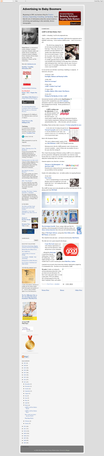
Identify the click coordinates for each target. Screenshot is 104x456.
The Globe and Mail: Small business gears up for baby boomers (28, 207)
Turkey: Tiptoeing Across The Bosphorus (29, 149)
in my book (60, 38)
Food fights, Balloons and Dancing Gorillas (56, 76)
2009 (25, 433)
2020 (25, 365)
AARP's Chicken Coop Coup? (53, 86)
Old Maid (54, 190)
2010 (25, 431)
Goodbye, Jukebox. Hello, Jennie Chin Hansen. (57, 91)
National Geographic (50, 130)
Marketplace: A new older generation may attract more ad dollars (29, 212)
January (27, 423)
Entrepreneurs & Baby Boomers (29, 260)
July (26, 395)
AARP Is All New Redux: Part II (31, 407)
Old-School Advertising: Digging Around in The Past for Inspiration (30, 246)
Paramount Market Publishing (29, 88)
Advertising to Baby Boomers (42, 9)
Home (62, 290)
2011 (25, 428)
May (26, 400)
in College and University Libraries (30, 97)
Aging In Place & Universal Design (28, 254)
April (26, 403)
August (27, 393)
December (27, 384)
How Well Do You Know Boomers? (28, 171)
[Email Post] (63, 284)
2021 (25, 363)
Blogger (68, 450)
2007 (25, 438)
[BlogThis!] (68, 284)
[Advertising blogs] (30, 351)
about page (53, 252)
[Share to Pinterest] (72, 284)
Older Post (78, 290)
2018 (25, 370)
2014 (25, 379)
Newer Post (45, 290)
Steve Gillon (67, 233)
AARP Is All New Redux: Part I (31, 411)
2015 (25, 377)
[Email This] (66, 284)
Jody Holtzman (51, 143)
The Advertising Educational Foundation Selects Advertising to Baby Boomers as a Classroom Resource (30, 109)
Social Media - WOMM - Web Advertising (29, 257)
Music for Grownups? (50, 81)
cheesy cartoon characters (48, 230)
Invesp (27, 446)
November (27, 386)
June (26, 398)
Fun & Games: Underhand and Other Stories (29, 263)
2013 (25, 382)
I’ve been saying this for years (73, 125)
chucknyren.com (31, 64)
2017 (25, 372)
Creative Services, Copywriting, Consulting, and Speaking (38, 16)
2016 (25, 375)
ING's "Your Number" (27, 181)
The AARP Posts (26, 251)
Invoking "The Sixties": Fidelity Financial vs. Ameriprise (29, 191)
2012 (25, 426)
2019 (25, 368)
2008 (25, 435)
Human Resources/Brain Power (29, 249)
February (27, 421)
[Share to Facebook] (70, 284)
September (27, 391)
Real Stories (75, 238)
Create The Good (49, 244)
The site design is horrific (48, 226)
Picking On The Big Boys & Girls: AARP (56, 96)
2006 (25, 440)
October (27, 388)
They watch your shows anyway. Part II (30, 415)
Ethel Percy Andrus (70, 261)
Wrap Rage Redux (29, 418)
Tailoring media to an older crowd (30, 160)
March (26, 405)
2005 (25, 442)
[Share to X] (69, 284)
